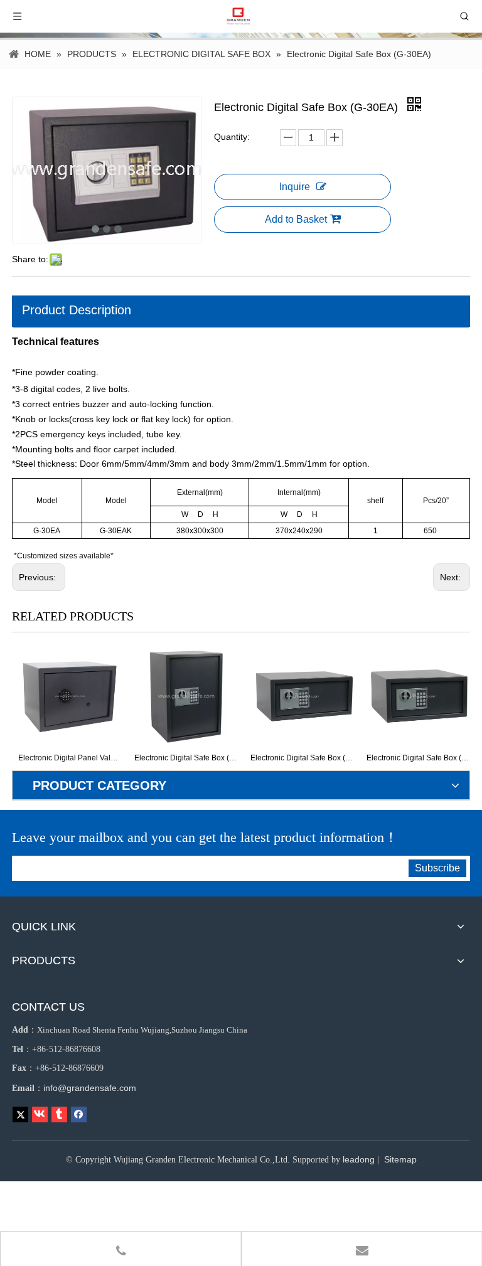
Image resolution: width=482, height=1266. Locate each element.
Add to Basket (296, 219)
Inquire (294, 186)
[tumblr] (59, 1114)
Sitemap (400, 1159)
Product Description (76, 310)
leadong (359, 1159)
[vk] (40, 1114)
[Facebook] (79, 1114)
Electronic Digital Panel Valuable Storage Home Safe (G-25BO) (70, 757)
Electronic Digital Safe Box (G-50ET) (186, 757)
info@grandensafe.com (89, 1088)
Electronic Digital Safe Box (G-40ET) (418, 757)
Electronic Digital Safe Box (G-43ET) (302, 757)
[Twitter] (20, 1114)
